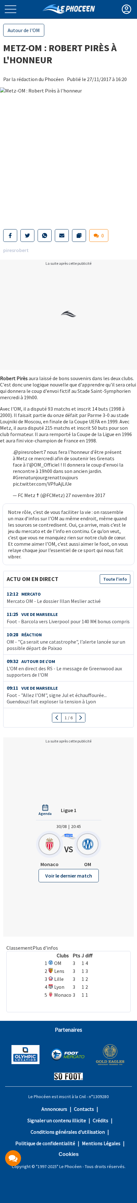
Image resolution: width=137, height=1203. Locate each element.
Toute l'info (115, 579)
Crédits (100, 1120)
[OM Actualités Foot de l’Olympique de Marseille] (68, 9)
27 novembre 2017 (85, 495)
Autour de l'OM (24, 30)
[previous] (56, 717)
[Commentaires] (13, 1158)
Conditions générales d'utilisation (68, 1132)
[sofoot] (68, 1077)
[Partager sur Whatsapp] (45, 235)
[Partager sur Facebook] (10, 235)
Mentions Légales (101, 1143)
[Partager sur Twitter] (27, 235)
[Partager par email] (62, 235)
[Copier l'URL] (79, 235)
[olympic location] (25, 1055)
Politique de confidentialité (45, 1143)
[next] (80, 717)
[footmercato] (67, 1055)
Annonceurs (54, 1109)
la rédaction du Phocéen (37, 79)
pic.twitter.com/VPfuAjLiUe (42, 484)
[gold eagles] (110, 1055)
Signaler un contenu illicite (56, 1120)
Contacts (84, 1109)
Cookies (69, 1154)
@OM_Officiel (44, 464)
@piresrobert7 (30, 452)
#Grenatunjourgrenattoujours (45, 477)
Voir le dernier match (68, 875)
